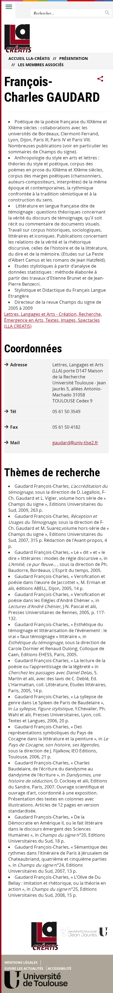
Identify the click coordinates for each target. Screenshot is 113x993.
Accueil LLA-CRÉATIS (29, 58)
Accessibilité (59, 968)
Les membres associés (41, 64)
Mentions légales (21, 962)
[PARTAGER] (100, 79)
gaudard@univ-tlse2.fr (75, 443)
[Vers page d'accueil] (45, 38)
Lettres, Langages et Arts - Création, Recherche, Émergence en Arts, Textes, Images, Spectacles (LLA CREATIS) (53, 320)
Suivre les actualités (23, 968)
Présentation (73, 58)
